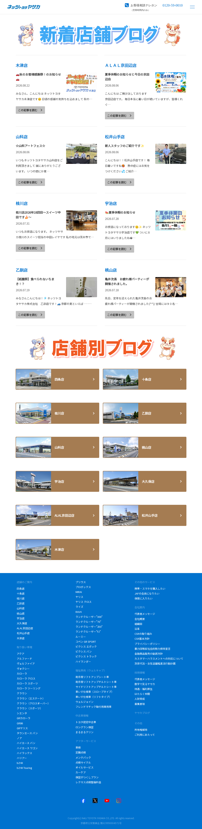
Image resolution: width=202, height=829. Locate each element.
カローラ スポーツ (27, 683)
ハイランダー (83, 661)
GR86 (20, 723)
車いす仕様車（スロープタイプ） (95, 692)
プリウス (81, 582)
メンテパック (83, 757)
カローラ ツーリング (28, 688)
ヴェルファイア (26, 663)
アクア (20, 653)
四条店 (20, 588)
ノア (19, 738)
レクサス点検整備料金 (88, 782)
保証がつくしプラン (87, 777)
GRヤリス (22, 728)
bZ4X (20, 763)
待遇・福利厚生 (143, 689)
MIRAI (79, 592)
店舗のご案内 (24, 582)
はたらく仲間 (142, 694)
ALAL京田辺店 (25, 628)
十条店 (20, 593)
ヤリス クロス (84, 602)
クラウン (22, 693)
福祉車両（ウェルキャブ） (91, 670)
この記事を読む (27, 110)
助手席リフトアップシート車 (92, 677)
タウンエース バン (27, 733)
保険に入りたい (144, 598)
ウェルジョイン (85, 702)
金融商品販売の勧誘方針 (149, 653)
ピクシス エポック (86, 646)
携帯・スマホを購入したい (150, 588)
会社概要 (140, 619)
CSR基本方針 (142, 638)
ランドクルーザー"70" (88, 622)
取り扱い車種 (24, 647)
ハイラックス (24, 753)
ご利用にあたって (145, 735)
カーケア (81, 772)
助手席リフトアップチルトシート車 (96, 682)
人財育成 (140, 699)
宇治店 (20, 618)
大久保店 (22, 623)
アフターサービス (86, 741)
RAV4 (78, 612)
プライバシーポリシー (147, 644)
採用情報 (140, 672)
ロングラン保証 (85, 727)
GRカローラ (23, 718)
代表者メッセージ (145, 614)
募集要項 (140, 704)
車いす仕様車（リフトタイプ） (93, 697)
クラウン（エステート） (31, 698)
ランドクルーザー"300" (89, 617)
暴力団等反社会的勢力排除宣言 (153, 649)
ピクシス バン (84, 651)
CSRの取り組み (143, 634)
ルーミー (81, 637)
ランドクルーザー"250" (89, 626)
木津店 (20, 638)
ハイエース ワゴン (27, 748)
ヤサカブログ (142, 713)
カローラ (22, 673)
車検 (78, 747)
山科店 (20, 608)
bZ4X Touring (24, 768)
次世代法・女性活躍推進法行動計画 (155, 663)
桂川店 (20, 598)
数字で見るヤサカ (145, 684)
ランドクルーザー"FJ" (88, 631)
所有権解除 (141, 730)
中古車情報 (82, 715)
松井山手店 (23, 633)
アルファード (24, 658)
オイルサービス (85, 767)
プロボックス (83, 587)
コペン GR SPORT (86, 641)
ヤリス (79, 597)
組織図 (138, 624)
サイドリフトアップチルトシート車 (96, 687)
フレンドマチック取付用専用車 (93, 707)
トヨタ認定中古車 (86, 722)
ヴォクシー (23, 668)
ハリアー (22, 758)
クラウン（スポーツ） (29, 708)
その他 (138, 723)
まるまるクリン (85, 732)
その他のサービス (145, 582)
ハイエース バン (26, 743)
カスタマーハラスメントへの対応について (159, 658)
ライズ (79, 607)
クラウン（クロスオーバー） (33, 703)
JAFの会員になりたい (147, 593)
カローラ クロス (26, 678)
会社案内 (140, 607)
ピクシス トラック (86, 656)
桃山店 (20, 613)
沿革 (137, 629)
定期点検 (81, 752)
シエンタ (22, 713)
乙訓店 (20, 603)
